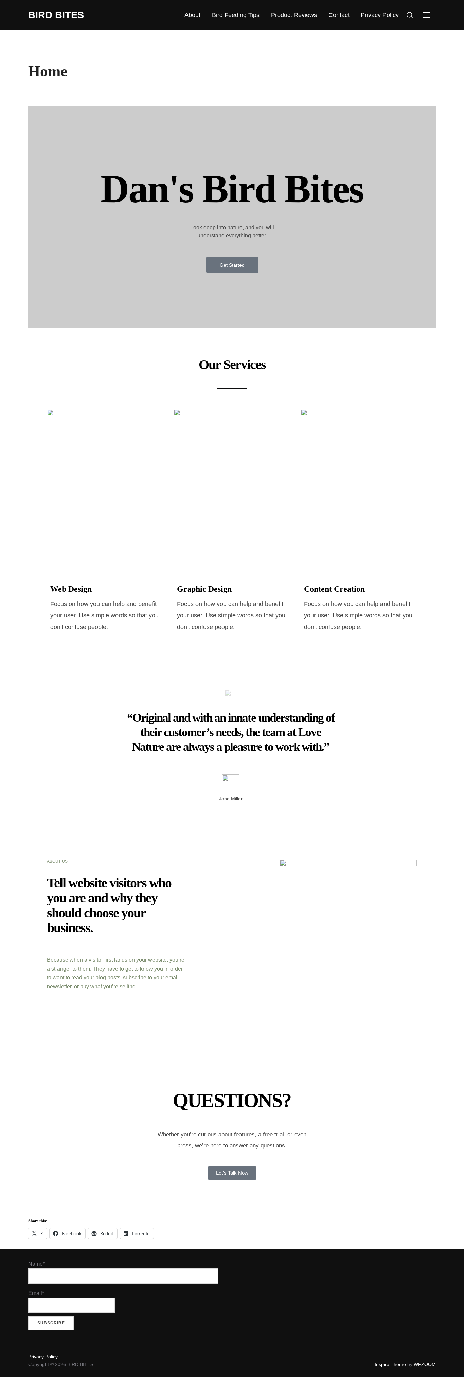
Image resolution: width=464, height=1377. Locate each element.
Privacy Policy (380, 15)
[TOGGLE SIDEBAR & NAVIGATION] (429, 14)
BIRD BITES (56, 14)
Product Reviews (294, 15)
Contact (339, 15)
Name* (36, 1264)
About (192, 15)
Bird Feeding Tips (236, 15)
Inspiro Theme (390, 1364)
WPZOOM (425, 1364)
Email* (36, 1293)
